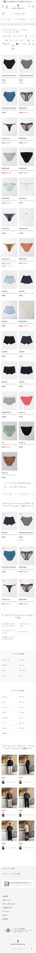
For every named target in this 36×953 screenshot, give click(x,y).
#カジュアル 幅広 (6, 19)
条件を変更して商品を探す (18, 487)
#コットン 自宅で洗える (20, 19)
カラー (17, 40)
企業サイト (5, 915)
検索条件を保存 (5, 44)
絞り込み (31, 949)
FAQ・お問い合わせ (8, 904)
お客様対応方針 (7, 908)
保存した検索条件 (13, 48)
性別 (6, 40)
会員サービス (6, 900)
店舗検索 (5, 896)
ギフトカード (6, 911)
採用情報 (5, 919)
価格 (28, 40)
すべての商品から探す (18, 14)
